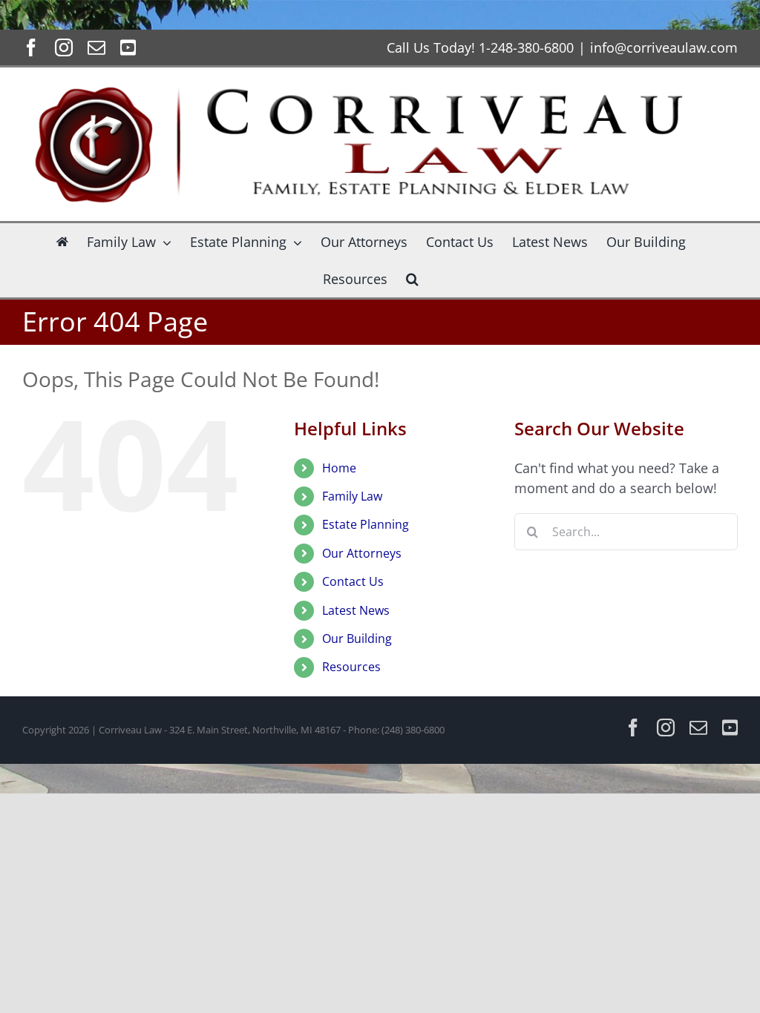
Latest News (356, 610)
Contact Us (353, 581)
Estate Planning (365, 524)
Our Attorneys (362, 553)
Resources (351, 667)
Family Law (352, 496)
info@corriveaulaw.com (664, 47)
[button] (412, 278)
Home (339, 468)
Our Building (357, 638)
